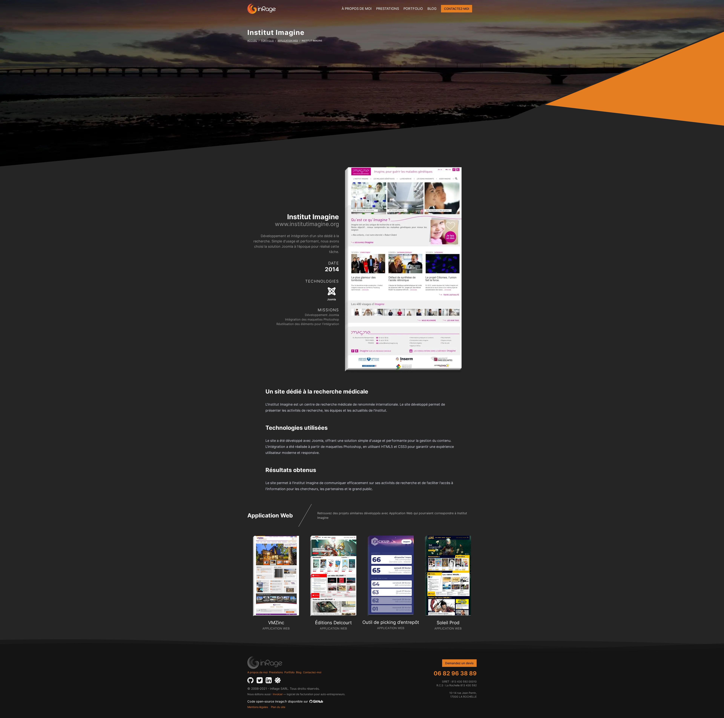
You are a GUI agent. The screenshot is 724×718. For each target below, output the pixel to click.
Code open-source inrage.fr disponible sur (277, 701)
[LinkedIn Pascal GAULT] (269, 680)
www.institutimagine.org (307, 224)
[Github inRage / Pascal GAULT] (250, 680)
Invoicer (278, 694)
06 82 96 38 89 (455, 673)
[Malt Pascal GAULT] (278, 680)
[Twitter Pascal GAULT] (260, 680)
